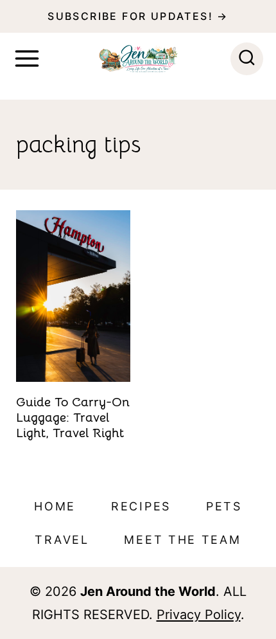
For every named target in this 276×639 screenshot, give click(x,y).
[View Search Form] (246, 58)
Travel (62, 539)
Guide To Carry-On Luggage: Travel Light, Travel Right (73, 417)
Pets (224, 506)
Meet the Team (182, 539)
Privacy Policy (199, 614)
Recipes (141, 506)
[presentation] (73, 296)
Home (55, 506)
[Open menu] (27, 58)
